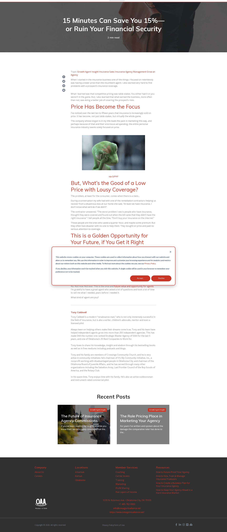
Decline (161, 278)
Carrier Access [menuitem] (123, 476)
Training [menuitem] (120, 480)
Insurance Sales (107, 71)
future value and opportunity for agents (134, 286)
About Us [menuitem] (39, 472)
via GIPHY (113, 176)
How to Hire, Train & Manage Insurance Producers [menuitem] (170, 477)
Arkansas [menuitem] (79, 472)
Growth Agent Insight (88, 71)
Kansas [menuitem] (78, 476)
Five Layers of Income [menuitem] (126, 492)
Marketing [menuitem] (121, 484)
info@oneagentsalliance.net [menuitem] (127, 508)
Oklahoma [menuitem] (80, 480)
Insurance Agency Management (130, 71)
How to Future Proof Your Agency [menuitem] (172, 472)
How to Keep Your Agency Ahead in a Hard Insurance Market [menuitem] (174, 491)
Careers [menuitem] (38, 476)
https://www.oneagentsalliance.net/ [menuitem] (127, 512)
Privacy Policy (150, 263)
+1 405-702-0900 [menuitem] (127, 504)
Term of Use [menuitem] (119, 525)
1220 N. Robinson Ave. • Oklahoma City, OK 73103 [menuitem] (127, 500)
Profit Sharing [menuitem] (122, 488)
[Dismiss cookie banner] (170, 252)
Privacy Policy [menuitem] (108, 525)
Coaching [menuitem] (120, 472)
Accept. (140, 278)
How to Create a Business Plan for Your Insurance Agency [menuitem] (173, 484)
